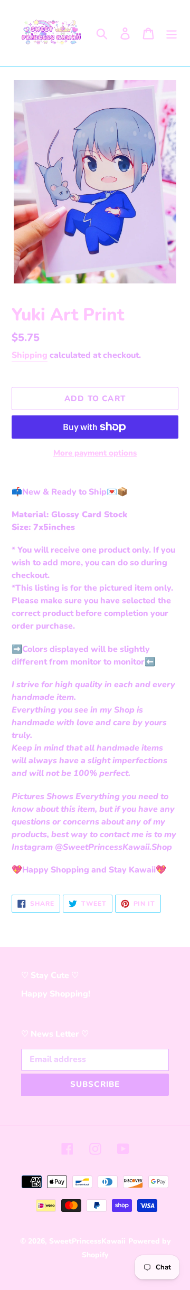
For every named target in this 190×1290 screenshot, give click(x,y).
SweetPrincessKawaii (87, 1241)
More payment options (95, 453)
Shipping (30, 355)
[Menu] (171, 33)
